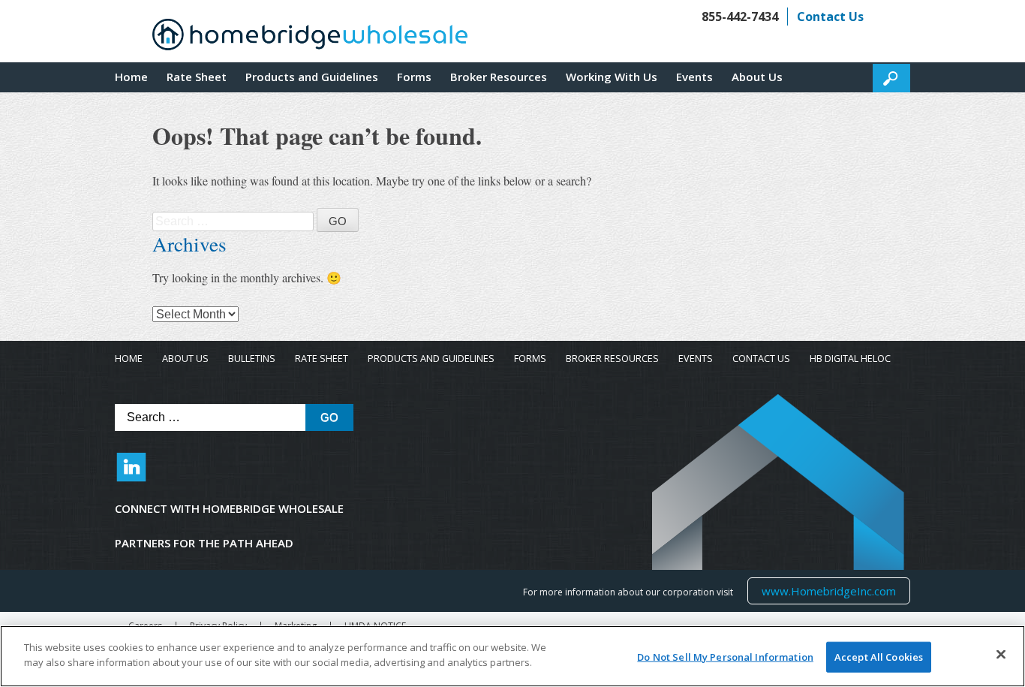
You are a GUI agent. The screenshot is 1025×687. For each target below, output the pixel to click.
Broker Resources (498, 76)
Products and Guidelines (311, 76)
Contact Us (830, 16)
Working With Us (611, 76)
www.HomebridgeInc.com (828, 590)
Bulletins (251, 358)
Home (131, 76)
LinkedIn (131, 474)
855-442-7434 (740, 16)
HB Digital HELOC (850, 358)
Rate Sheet (197, 76)
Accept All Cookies (878, 657)
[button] (891, 78)
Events (694, 76)
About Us (757, 76)
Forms (414, 76)
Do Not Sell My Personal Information (725, 657)
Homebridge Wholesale (309, 38)
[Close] (1000, 653)
